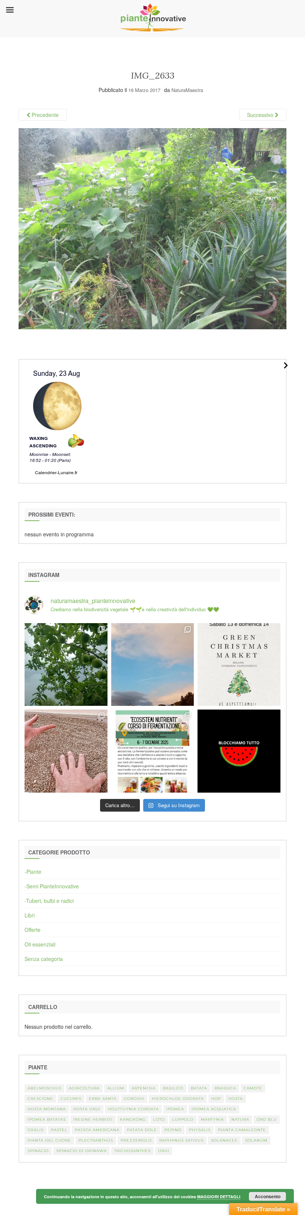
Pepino (173, 1129)
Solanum (256, 1140)
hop (216, 1098)
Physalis (200, 1129)
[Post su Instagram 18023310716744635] (239, 751)
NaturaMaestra (187, 89)
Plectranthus (95, 1140)
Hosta (235, 1098)
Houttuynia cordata (133, 1109)
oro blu (267, 1119)
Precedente (44, 114)
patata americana (97, 1129)
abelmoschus (44, 1088)
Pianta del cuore (49, 1140)
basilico (173, 1088)
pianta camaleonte (242, 1129)
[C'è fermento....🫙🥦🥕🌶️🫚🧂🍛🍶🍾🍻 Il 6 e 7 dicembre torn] (152, 751)
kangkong (133, 1119)
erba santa (102, 1098)
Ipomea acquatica (214, 1109)
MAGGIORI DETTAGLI (218, 1196)
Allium (115, 1088)
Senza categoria (44, 958)
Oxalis (36, 1129)
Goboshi (134, 1098)
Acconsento (267, 1196)
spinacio (38, 1150)
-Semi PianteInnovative (52, 886)
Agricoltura (84, 1088)
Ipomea (175, 1109)
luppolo (182, 1119)
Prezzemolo (136, 1140)
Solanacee (224, 1140)
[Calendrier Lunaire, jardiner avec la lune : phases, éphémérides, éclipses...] (57, 420)
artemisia (143, 1088)
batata (199, 1088)
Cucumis (71, 1098)
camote (253, 1088)
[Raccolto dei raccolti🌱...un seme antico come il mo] (66, 751)
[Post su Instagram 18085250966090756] (239, 664)
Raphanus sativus (181, 1140)
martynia (212, 1119)
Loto (159, 1119)
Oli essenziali (40, 944)
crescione (40, 1098)
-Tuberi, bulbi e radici (49, 900)
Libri (30, 915)
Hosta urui (86, 1109)
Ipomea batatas (47, 1119)
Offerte (33, 929)
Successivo (261, 114)
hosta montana (47, 1109)
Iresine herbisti (93, 1119)
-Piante (33, 871)
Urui (163, 1150)
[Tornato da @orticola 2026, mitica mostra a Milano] (152, 664)
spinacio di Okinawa (81, 1150)
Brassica (225, 1088)
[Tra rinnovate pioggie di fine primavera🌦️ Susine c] (66, 664)
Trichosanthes (132, 1150)
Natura (240, 1119)
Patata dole (142, 1129)
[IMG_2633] (152, 228)
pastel (59, 1129)
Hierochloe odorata (178, 1098)
